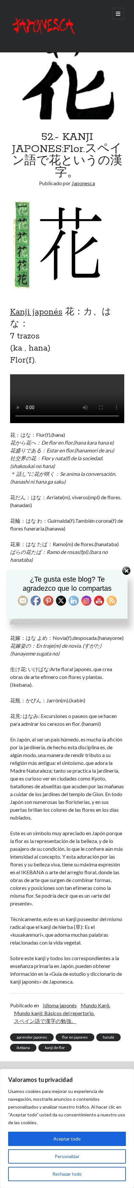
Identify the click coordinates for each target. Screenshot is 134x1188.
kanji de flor (55, 1047)
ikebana (23, 1047)
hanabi (108, 1037)
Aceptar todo (67, 1138)
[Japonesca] (42, 39)
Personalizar (67, 1156)
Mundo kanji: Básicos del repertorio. (54, 1013)
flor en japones (75, 1037)
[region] (67, 1128)
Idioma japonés (60, 1005)
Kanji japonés (36, 312)
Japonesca (83, 183)
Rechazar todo (67, 1174)
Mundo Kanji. (95, 1005)
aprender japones (32, 1037)
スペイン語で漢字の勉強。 (45, 1021)
